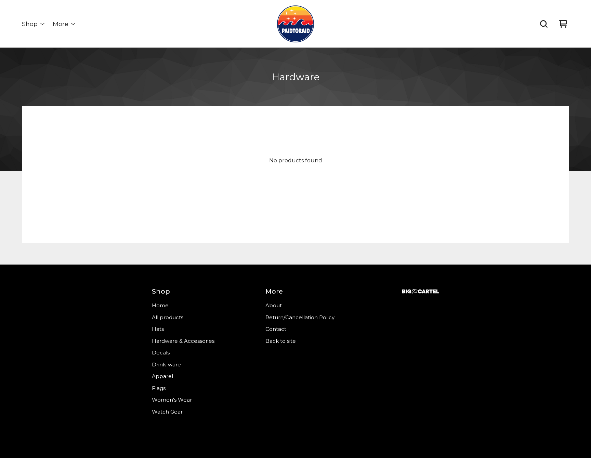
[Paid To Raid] (295, 23)
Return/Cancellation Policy (299, 317)
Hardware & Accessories (183, 341)
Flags (159, 388)
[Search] (544, 24)
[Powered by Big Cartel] (420, 291)
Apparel (162, 376)
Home (160, 305)
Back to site (280, 341)
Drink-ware (166, 364)
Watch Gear (167, 411)
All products (167, 317)
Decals (161, 352)
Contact (275, 329)
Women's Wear (172, 399)
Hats (158, 329)
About (273, 305)
